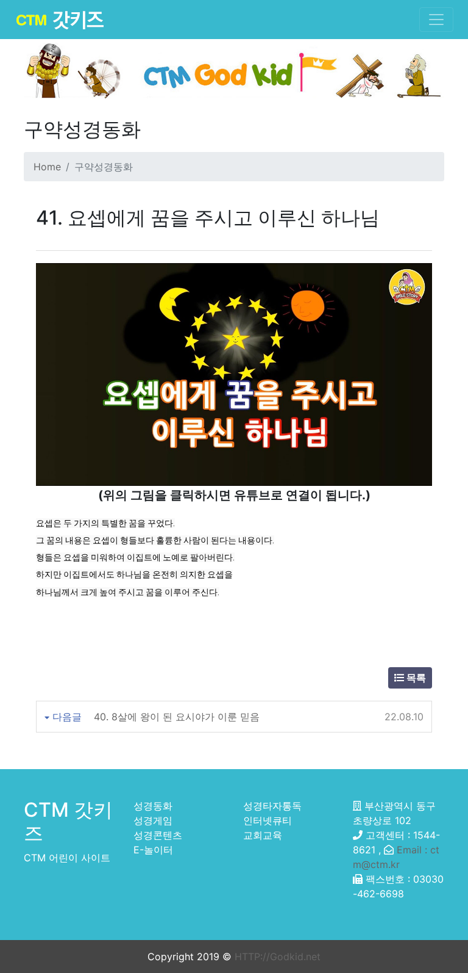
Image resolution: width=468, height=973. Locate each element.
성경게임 (152, 820)
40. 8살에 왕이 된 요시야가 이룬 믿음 (177, 717)
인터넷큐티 (267, 820)
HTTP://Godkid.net (278, 956)
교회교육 (262, 835)
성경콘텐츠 (157, 835)
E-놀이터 (153, 850)
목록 (415, 677)
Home (47, 167)
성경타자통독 (272, 806)
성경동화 (152, 806)
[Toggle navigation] (436, 19)
